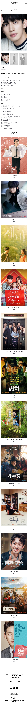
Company (10, 681)
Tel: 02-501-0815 (14, 693)
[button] (25, 58)
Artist (18, 681)
